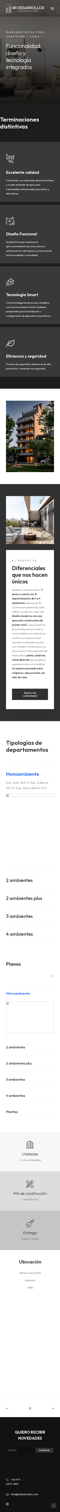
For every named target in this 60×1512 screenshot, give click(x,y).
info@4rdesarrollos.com (24, 1494)
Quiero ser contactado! (30, 694)
